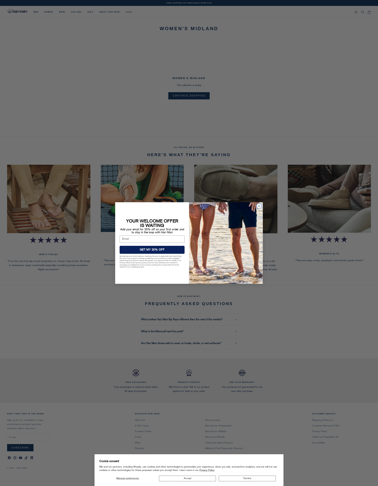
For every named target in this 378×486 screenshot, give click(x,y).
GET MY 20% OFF (152, 249)
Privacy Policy (207, 470)
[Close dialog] (259, 206)
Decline (247, 478)
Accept (187, 478)
